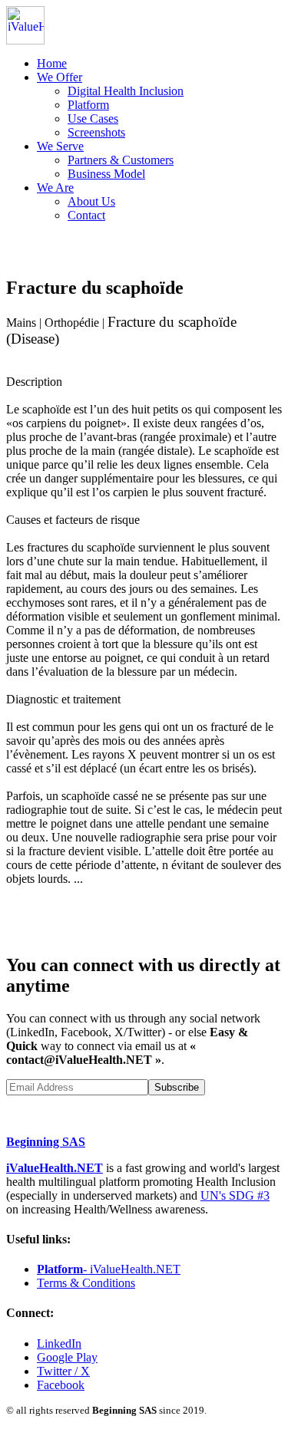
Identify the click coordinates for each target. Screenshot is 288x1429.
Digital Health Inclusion (126, 90)
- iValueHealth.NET (108, 1269)
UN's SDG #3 (235, 1195)
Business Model (106, 173)
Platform (88, 104)
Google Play (67, 1357)
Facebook (60, 1384)
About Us (91, 201)
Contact (86, 215)
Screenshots (96, 132)
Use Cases (93, 118)
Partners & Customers (121, 159)
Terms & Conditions (86, 1282)
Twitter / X (63, 1371)
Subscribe (176, 1087)
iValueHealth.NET (54, 1167)
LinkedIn (59, 1343)
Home (52, 63)
